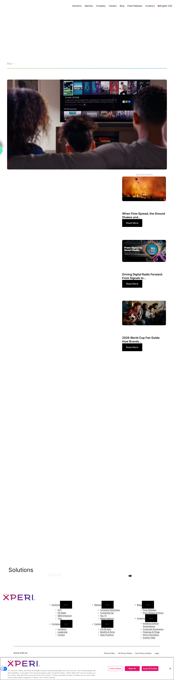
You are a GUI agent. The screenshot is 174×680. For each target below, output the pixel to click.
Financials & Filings (151, 632)
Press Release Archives (153, 613)
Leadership (62, 632)
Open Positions (107, 635)
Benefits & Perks (107, 632)
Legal (157, 653)
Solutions (77, 6)
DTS (59, 610)
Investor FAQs (149, 637)
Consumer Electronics (110, 610)
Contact (61, 635)
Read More (132, 223)
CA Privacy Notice (125, 653)
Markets (89, 6)
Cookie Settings (115, 668)
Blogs (9, 63)
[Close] (170, 668)
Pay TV (103, 615)
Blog (122, 6)
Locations (62, 629)
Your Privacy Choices (143, 653)
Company (101, 6)
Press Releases (134, 6)
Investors (150, 6)
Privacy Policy (109, 653)
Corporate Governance (153, 629)
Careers (113, 6)
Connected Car (107, 613)
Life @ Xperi (105, 629)
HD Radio (62, 613)
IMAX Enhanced (65, 615)
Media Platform (107, 618)
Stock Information (151, 635)
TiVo (60, 618)
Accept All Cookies (150, 668)
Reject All (132, 668)
